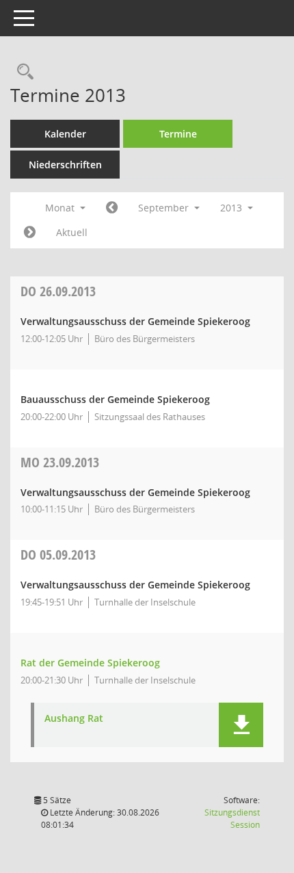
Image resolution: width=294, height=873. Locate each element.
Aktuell (72, 232)
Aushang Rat (73, 719)
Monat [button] (61, 207)
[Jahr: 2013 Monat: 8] (112, 208)
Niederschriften (65, 164)
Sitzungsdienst (232, 819)
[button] (241, 725)
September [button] (164, 207)
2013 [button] (232, 207)
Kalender (65, 133)
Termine (178, 133)
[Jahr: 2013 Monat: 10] (30, 232)
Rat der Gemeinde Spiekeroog (90, 662)
